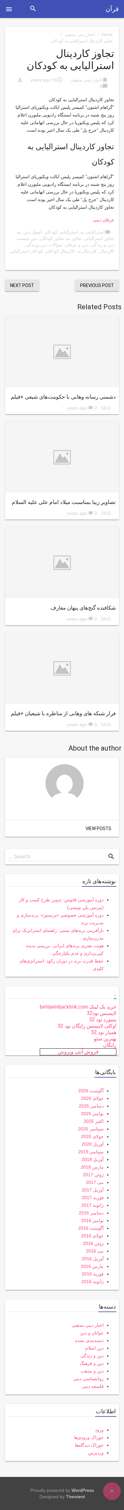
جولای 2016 (92, 1235)
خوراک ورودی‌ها (89, 1437)
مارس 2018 (92, 1167)
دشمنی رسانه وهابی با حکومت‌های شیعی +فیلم (63, 397)
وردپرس (96, 1452)
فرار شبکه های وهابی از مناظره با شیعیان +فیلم (63, 713)
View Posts (98, 828)
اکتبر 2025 (94, 1121)
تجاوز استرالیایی (99, 238)
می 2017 (95, 1182)
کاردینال (107, 251)
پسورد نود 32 (102, 1019)
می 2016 (95, 1251)
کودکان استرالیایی (26, 251)
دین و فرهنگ (92, 1363)
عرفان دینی (103, 219)
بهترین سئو (105, 1038)
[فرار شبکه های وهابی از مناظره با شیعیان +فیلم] (62, 668)
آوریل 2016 (93, 1258)
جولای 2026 (92, 1098)
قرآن (112, 9)
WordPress (83, 1490)
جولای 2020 (92, 1136)
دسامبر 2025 (91, 1105)
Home (107, 34)
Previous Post (97, 285)
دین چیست (27, 238)
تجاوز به (73, 238)
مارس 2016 (92, 1266)
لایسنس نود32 (101, 1013)
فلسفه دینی (93, 1386)
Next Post (22, 285)
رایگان (109, 1045)
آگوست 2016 (91, 1228)
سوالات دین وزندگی (44, 244)
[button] (9, 9)
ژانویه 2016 (92, 1281)
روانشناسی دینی (88, 1378)
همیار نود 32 (103, 1032)
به (19, 231)
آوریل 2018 (93, 1159)
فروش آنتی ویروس (78, 1051)
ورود (99, 1429)
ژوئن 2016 (93, 1243)
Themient (75, 1496)
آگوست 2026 (91, 1090)
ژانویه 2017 (92, 1205)
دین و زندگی (102, 244)
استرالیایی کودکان (61, 231)
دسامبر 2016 (91, 1212)
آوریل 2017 (93, 1189)
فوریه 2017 (93, 1197)
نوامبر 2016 (92, 1220)
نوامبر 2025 (92, 1113)
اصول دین (33, 231)
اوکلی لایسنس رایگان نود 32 (87, 1026)
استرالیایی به (92, 231)
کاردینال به (87, 251)
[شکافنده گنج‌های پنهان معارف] (62, 562)
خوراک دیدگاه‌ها (89, 1445)
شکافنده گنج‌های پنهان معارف (83, 608)
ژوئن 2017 (93, 1174)
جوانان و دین (92, 1332)
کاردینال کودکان (60, 251)
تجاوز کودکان (52, 238)
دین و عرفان (76, 244)
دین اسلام (94, 1348)
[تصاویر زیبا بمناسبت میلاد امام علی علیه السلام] (62, 457)
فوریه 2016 (93, 1273)
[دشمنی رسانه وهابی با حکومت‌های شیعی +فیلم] (62, 351)
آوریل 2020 (93, 1144)
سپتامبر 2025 (91, 1128)
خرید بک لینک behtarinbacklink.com (78, 1007)
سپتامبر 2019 (91, 1151)
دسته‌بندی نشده (89, 1340)
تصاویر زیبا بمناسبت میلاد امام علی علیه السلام (64, 502)
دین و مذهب (92, 1371)
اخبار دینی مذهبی (80, 34)
